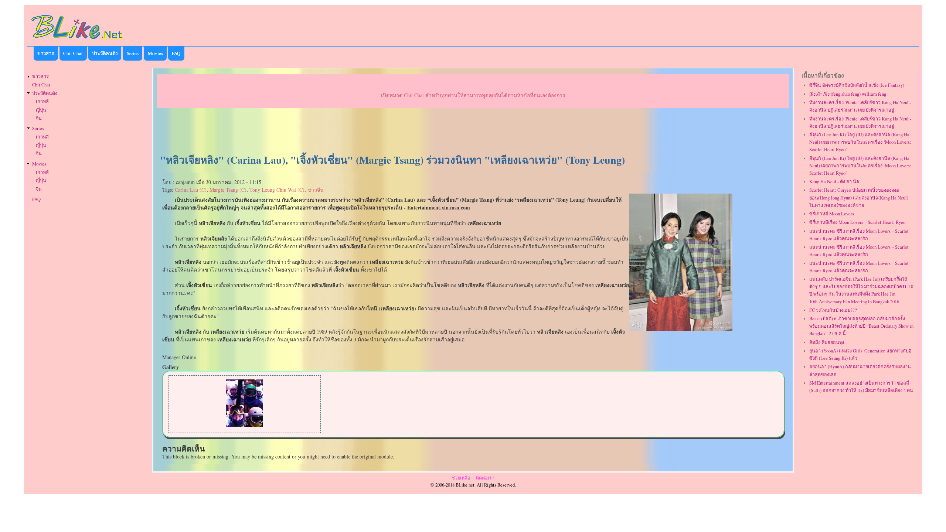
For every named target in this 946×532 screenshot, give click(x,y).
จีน (39, 118)
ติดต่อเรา (485, 478)
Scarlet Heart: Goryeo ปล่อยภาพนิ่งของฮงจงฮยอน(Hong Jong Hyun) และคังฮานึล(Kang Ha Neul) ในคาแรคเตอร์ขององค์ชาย (858, 197)
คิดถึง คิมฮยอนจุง (826, 342)
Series (133, 53)
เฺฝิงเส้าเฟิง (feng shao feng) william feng (847, 94)
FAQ (176, 53)
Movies (155, 53)
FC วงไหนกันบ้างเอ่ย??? (833, 310)
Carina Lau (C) (191, 189)
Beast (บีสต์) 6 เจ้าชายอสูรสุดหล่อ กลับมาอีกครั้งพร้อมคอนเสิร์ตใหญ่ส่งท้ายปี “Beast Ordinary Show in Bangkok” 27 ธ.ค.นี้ (861, 326)
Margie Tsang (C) (228, 189)
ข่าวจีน (315, 189)
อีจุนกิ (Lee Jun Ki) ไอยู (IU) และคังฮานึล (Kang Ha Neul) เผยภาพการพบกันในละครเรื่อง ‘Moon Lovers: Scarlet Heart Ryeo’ (860, 142)
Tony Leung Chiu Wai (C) (276, 189)
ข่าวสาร (45, 53)
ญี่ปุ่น (41, 110)
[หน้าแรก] (77, 40)
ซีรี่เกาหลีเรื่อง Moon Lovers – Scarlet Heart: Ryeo (857, 222)
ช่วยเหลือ (461, 478)
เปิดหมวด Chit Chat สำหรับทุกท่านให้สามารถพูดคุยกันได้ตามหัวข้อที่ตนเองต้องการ (473, 95)
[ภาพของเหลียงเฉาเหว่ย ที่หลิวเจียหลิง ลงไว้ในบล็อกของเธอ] (244, 425)
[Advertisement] (473, 131)
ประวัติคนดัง (105, 53)
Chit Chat (73, 53)
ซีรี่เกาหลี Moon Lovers (831, 214)
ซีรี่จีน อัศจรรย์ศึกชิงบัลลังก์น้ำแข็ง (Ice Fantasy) (856, 85)
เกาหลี (42, 101)
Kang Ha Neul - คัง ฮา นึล (834, 181)
